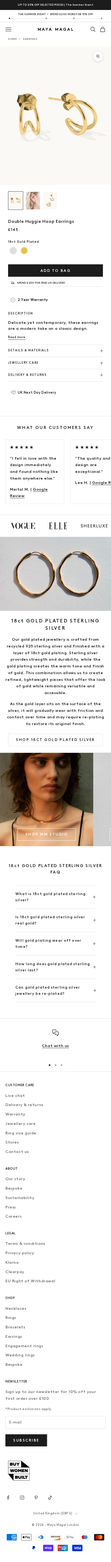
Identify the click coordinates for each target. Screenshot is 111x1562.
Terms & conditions (25, 1243)
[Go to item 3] (50, 200)
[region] (55, 1043)
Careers (13, 1216)
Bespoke (13, 1188)
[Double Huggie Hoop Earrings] (13, 250)
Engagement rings (24, 1345)
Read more (17, 337)
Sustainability (19, 1197)
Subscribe (26, 1440)
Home (12, 39)
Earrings (30, 39)
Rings (10, 1317)
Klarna (12, 1262)
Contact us (17, 1151)
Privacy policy (19, 1253)
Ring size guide (20, 1133)
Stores (12, 1142)
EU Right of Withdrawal (30, 1281)
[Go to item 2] (32, 200)
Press (10, 1207)
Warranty (15, 1114)
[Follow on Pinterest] (36, 1497)
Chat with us (55, 1045)
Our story (15, 1178)
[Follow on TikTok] (50, 1497)
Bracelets (15, 1327)
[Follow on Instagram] (22, 1497)
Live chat (15, 1095)
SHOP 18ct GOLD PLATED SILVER (55, 739)
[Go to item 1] (15, 200)
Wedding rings (20, 1355)
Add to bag (55, 270)
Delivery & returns (24, 1104)
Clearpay (14, 1271)
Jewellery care (20, 1123)
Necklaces (15, 1308)
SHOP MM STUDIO (46, 834)
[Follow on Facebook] (8, 1497)
